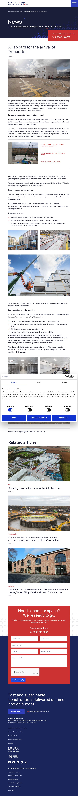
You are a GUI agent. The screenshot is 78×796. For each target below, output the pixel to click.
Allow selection (39, 418)
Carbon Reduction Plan (15, 732)
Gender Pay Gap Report (15, 783)
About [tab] (64, 382)
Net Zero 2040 (12, 736)
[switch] (29, 409)
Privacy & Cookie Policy (15, 775)
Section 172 (11, 790)
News (21, 11)
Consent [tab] (13, 382)
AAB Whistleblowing (14, 786)
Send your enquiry (18, 680)
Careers (10, 743)
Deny (14, 418)
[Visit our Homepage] (18, 3)
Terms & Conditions (14, 772)
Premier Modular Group (15, 740)
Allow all (63, 418)
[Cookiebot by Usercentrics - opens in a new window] (67, 376)
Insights (15, 11)
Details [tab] (39, 382)
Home (10, 11)
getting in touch (25, 432)
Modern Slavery (13, 779)
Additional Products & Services (17, 728)
